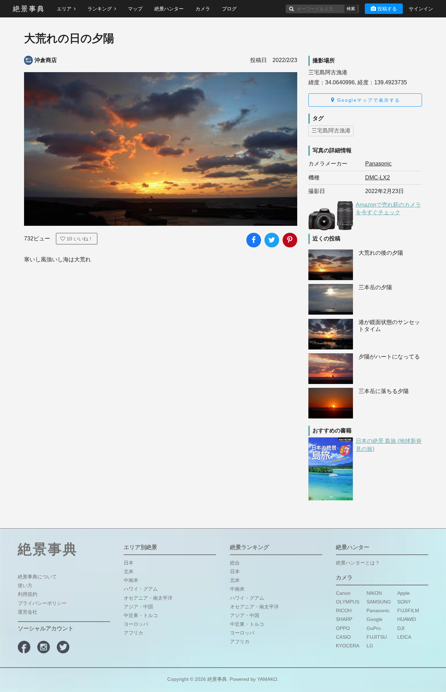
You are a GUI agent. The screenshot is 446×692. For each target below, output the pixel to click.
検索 (351, 8)
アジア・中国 (138, 606)
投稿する (387, 8)
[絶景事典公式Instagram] (43, 647)
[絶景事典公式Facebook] (24, 647)
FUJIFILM (408, 610)
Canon (343, 593)
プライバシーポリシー (42, 603)
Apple (403, 593)
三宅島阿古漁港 (331, 130)
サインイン (421, 8)
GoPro (374, 628)
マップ (135, 8)
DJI (401, 628)
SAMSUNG (379, 602)
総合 (235, 563)
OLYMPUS (347, 602)
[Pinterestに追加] (290, 240)
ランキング (99, 8)
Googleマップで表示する (367, 100)
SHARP (344, 619)
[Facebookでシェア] (253, 240)
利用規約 (27, 594)
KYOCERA (347, 645)
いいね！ (80, 238)
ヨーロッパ (136, 624)
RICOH (344, 610)
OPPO (343, 628)
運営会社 (27, 612)
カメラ (202, 8)
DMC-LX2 (377, 177)
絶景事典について (37, 576)
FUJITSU (377, 637)
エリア (64, 8)
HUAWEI (406, 619)
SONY (404, 602)
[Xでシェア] (271, 240)
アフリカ (133, 633)
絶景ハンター (169, 8)
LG (370, 645)
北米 (128, 571)
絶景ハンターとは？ (358, 563)
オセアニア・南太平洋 (148, 598)
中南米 (131, 580)
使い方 (25, 585)
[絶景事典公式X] (63, 647)
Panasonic (378, 164)
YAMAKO (267, 679)
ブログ (229, 8)
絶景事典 (29, 9)
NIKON (374, 593)
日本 (128, 563)
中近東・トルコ (141, 615)
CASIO (343, 637)
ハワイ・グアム (141, 589)
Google (375, 619)
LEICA (404, 637)
